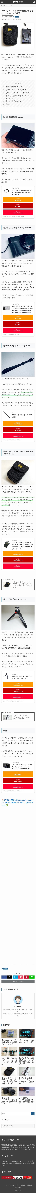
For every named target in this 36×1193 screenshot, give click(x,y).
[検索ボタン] (34, 2)
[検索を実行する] (33, 1113)
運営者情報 (29, 1185)
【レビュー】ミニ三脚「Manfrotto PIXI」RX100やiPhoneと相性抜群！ (21, 717)
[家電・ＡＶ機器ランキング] (18, 1178)
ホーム (5, 1185)
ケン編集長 (18, 1006)
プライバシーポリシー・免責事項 (16, 1185)
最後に (8, 104)
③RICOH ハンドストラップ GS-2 (17, 93)
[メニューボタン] (2, 2)
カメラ (17, 16)
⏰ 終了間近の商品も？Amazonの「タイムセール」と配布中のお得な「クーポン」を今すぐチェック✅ (17, 802)
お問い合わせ (18, 1187)
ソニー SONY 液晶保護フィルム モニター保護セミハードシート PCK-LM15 (22, 192)
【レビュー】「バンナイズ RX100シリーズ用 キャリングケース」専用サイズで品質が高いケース (22, 584)
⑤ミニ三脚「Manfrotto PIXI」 (16, 101)
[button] (4, 977)
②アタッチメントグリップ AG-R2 (17, 90)
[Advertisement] (18, 885)
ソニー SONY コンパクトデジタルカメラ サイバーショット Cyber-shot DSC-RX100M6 (22, 767)
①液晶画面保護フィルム (14, 87)
